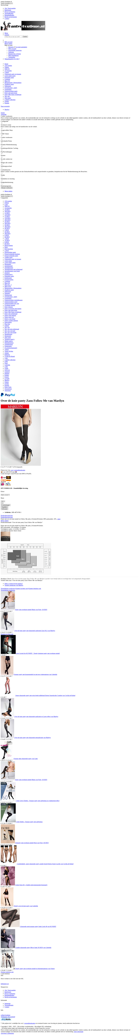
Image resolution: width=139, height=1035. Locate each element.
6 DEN (7, 235)
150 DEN (7, 218)
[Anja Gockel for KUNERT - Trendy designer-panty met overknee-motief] (8, 653)
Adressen (11, 52)
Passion (7, 385)
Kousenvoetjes (9, 279)
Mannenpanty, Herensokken (13, 288)
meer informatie (78, 1031)
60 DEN (7, 237)
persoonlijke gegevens (15, 50)
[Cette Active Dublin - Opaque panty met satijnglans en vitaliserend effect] (8, 801)
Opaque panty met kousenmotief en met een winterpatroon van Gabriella (35, 674)
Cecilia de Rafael (10, 356)
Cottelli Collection (10, 360)
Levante (7, 378)
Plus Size (7, 324)
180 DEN (7, 220)
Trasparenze (8, 389)
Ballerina (7, 354)
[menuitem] (71, 8)
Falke (6, 361)
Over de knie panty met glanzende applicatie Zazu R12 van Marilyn (35, 630)
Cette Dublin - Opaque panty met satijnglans (29, 822)
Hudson (7, 373)
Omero (7, 382)
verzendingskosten (29, 1023)
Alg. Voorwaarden (10, 8)
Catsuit (7, 250)
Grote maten (8, 261)
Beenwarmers (9, 245)
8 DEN (7, 242)
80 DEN (7, 244)
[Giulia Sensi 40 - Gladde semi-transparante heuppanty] (8, 885)
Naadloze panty (9, 290)
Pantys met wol (9, 317)
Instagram (7, 1003)
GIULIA (7, 370)
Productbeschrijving (7, 515)
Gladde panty (9, 257)
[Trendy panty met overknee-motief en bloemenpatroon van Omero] (8, 968)
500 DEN (7, 233)
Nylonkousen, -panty (11, 296)
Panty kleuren (9, 307)
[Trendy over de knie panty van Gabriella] (7, 906)
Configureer (10, 1033)
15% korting (8, 201)
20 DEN (7, 221)
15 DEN (7, 216)
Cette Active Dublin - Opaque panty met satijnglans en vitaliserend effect (37, 801)
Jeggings (7, 273)
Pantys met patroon (10, 315)
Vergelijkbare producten (8, 588)
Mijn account (12, 48)
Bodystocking (9, 249)
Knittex (7, 375)
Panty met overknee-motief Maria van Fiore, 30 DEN (31, 609)
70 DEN (7, 240)
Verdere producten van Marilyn (14, 585)
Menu (6, 33)
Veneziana (8, 390)
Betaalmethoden (9, 15)
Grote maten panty (10, 262)
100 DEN (7, 211)
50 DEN (7, 232)
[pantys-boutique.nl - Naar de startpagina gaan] (23, 30)
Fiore (6, 363)
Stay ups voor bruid (10, 332)
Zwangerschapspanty (11, 348)
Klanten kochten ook (21, 588)
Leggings (7, 281)
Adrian (7, 349)
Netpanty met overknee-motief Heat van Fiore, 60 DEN (32, 843)
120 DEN (7, 215)
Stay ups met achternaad (12, 329)
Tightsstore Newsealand (8, 1017)
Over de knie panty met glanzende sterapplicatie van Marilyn (32, 737)
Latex (6, 204)
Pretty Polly (8, 387)
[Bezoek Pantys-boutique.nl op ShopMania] (6, 1020)
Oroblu (7, 383)
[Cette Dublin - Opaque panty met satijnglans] (8, 822)
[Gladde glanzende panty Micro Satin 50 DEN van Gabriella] (8, 947)
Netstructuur (8, 295)
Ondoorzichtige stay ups (12, 303)
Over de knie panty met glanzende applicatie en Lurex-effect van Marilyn (36, 716)
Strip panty (8, 337)
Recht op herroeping (11, 17)
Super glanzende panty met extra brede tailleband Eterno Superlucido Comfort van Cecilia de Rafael (45, 695)
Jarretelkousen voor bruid (12, 271)
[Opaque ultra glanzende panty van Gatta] (7, 758)
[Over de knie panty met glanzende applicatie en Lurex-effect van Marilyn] (7, 716)
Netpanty (7, 293)
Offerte (7, 203)
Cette (6, 358)
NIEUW (7, 206)
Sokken (7, 325)
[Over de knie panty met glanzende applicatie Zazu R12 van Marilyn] (8, 630)
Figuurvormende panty (11, 256)
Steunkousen (8, 334)
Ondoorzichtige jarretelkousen (14, 300)
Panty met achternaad (11, 314)
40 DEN (7, 228)
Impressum (8, 10)
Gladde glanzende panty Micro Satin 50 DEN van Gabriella (33, 947)
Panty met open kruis (11, 310)
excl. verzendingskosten (18, 470)
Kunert (7, 377)
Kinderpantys (9, 274)
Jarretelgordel (9, 266)
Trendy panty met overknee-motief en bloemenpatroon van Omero (35, 968)
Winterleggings (9, 343)
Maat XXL (8, 286)
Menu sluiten (8, 43)
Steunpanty (8, 336)
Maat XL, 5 (8, 285)
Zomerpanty (8, 346)
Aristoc (7, 353)
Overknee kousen (10, 305)
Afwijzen (4, 1033)
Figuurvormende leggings (12, 254)
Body (6, 247)
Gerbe (6, 368)
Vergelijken (4, 507)
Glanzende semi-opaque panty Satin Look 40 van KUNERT (38, 926)
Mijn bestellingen (13, 55)
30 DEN (7, 225)
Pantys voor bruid (10, 319)
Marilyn (7, 380)
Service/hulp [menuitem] (9, 11)
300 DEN (7, 227)
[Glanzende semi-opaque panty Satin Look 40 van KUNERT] (10, 926)
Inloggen (11, 47)
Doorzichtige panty (10, 252)
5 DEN (7, 230)
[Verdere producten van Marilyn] (15, 408)
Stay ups (7, 327)
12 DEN (7, 213)
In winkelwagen (6, 505)
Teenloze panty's (9, 339)
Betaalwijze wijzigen (14, 54)
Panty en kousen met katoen (13, 308)
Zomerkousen (9, 344)
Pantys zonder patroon (11, 320)
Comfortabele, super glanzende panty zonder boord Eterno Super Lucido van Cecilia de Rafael (45, 864)
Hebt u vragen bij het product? (14, 583)
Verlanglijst (11, 57)
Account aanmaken (21, 47)
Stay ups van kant (10, 331)
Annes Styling (9, 351)
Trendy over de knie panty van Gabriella (26, 906)
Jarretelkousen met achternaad (13, 269)
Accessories (8, 208)
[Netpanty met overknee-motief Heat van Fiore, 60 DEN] (8, 843)
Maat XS (7, 283)
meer (58, 519)
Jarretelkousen (9, 267)
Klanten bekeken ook (34, 588)
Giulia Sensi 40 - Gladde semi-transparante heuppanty (31, 885)
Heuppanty (8, 264)
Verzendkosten (9, 13)
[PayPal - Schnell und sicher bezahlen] (8, 396)
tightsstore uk (5, 984)
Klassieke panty (9, 276)
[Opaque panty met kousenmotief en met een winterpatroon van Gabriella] (7, 674)
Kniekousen (8, 278)
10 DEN (7, 209)
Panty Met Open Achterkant (13, 312)
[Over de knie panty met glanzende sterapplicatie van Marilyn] (7, 737)
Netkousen (8, 291)
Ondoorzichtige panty (11, 302)
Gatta (6, 366)
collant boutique (5, 1015)
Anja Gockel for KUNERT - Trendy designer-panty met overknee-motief (38, 653)
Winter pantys (9, 341)
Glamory (7, 372)
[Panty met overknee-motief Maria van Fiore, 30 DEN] (8, 609)
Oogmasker (8, 298)
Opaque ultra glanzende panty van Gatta (26, 758)
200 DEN (7, 223)
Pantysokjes (8, 322)
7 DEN (7, 238)
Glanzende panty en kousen (13, 259)
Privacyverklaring (10, 12)
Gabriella (7, 365)
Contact (7, 18)
